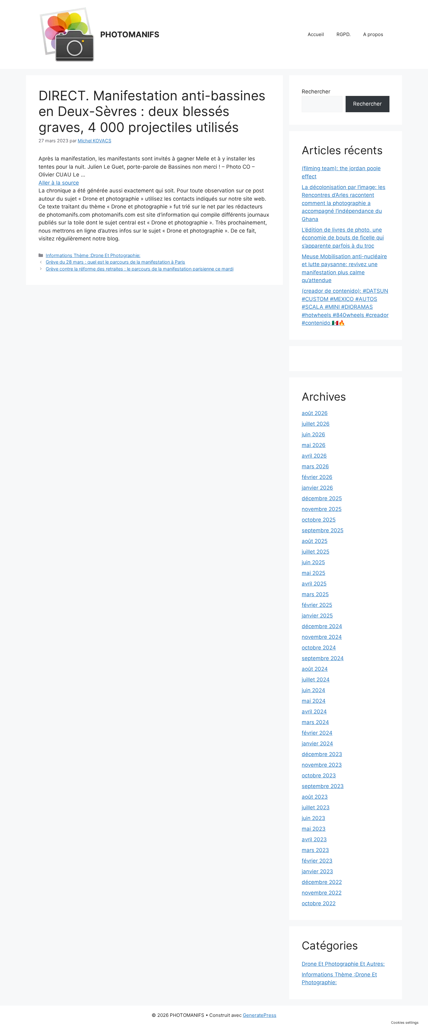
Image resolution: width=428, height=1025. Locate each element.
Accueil (316, 34)
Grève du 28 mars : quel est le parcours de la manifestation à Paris (115, 262)
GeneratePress (259, 1015)
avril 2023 (314, 839)
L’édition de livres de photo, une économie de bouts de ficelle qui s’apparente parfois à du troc (343, 238)
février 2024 (317, 733)
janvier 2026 (317, 488)
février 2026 (317, 477)
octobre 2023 (319, 775)
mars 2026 (315, 466)
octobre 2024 (319, 647)
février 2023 (317, 861)
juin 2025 (313, 562)
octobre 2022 (319, 903)
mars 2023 (315, 850)
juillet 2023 (316, 807)
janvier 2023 (317, 871)
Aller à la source (59, 183)
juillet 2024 (316, 679)
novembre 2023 (322, 765)
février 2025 (317, 605)
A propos (373, 34)
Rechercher (316, 91)
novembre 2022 (322, 893)
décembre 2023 (322, 754)
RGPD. (344, 34)
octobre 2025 (319, 520)
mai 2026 (314, 445)
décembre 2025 (322, 498)
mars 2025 (315, 594)
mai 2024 (314, 701)
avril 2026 (314, 456)
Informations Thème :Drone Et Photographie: (93, 255)
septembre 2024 (323, 658)
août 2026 (315, 413)
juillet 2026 (316, 424)
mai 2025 (313, 573)
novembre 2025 (322, 509)
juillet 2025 (315, 552)
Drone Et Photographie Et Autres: (343, 964)
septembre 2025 (322, 530)
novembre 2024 (322, 637)
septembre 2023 (323, 786)
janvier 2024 (317, 743)
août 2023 (315, 797)
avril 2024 (314, 711)
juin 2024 (313, 690)
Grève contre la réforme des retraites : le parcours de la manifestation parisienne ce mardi (139, 268)
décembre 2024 (322, 626)
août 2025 (314, 541)
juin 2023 (313, 818)
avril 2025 (314, 584)
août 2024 (315, 669)
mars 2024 (315, 722)
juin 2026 (313, 434)
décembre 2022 (322, 882)
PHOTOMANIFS (129, 34)
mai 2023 (314, 829)
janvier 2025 (317, 615)
